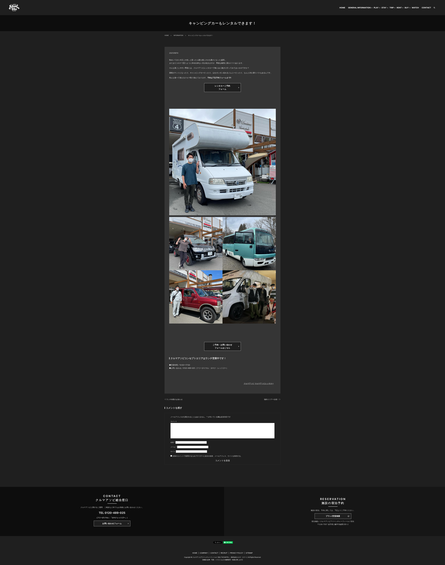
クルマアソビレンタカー (264, 383)
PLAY (376, 7)
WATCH (415, 7)
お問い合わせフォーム (112, 523)
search (434, 7)
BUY (407, 7)
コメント (173, 421)
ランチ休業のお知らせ (174, 399)
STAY (383, 7)
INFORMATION (178, 35)
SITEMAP (249, 553)
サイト (172, 451)
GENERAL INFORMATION (359, 7)
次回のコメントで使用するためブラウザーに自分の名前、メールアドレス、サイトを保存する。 (207, 456)
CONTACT (426, 7)
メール (173, 447)
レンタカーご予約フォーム (222, 87)
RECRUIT (224, 553)
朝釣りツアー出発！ (271, 399)
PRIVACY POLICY (236, 553)
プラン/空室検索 (333, 516)
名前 (172, 442)
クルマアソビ (249, 383)
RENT (399, 7)
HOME (342, 7)
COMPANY (204, 553)
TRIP (391, 7)
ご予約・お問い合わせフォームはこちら (222, 346)
